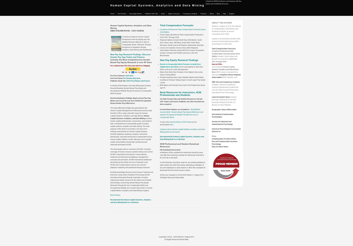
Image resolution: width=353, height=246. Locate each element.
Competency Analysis (190, 13)
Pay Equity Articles (135, 13)
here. (172, 125)
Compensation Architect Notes (224, 139)
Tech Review (121, 13)
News (163, 13)
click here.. (129, 76)
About (212, 13)
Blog (218, 13)
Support (231, 13)
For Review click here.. (132, 78)
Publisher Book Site (151, 13)
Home (112, 13)
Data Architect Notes (220, 147)
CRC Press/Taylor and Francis (138, 81)
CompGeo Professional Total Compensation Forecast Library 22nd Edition (226, 53)
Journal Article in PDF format (180, 122)
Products (203, 13)
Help (224, 13)
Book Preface (115, 195)
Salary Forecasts (174, 13)
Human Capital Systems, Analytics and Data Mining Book (225, 69)
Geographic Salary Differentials (224, 110)
